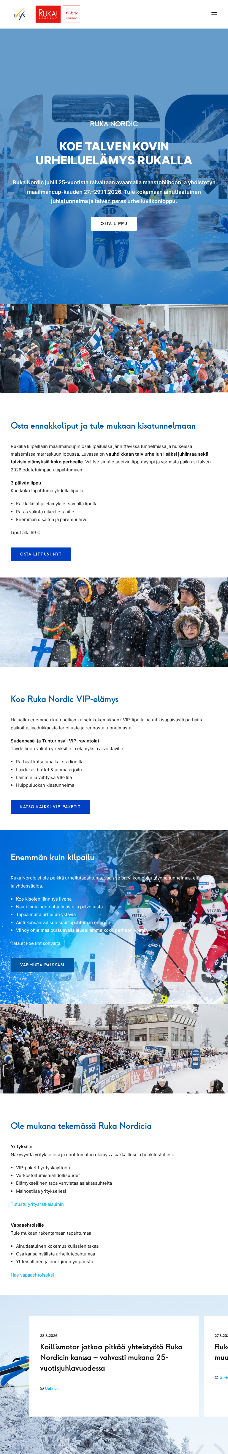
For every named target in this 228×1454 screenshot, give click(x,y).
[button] (214, 14)
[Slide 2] (107, 1430)
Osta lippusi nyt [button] (40, 554)
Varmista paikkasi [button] (42, 965)
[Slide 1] (101, 1430)
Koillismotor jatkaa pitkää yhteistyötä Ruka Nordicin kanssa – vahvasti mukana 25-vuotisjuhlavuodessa (111, 1357)
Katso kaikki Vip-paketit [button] (50, 807)
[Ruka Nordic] (46, 14)
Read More (51, 1398)
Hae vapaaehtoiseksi (32, 1275)
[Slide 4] (120, 1430)
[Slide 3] (114, 1430)
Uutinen (51, 1388)
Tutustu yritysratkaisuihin (37, 1204)
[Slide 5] (127, 1430)
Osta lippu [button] (114, 223)
